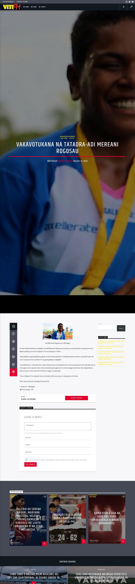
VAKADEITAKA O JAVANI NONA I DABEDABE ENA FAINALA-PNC (68, 541)
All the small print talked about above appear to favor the (111, 376)
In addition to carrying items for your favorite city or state (111, 365)
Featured (64, 149)
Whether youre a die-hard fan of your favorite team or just (110, 371)
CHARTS (43, 7)
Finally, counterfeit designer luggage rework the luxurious (110, 387)
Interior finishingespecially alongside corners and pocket (110, 381)
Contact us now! (22, 2)
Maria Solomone (65, 172)
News (35, 7)
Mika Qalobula (15, 566)
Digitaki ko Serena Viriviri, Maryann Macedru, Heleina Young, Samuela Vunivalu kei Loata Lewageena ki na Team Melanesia (28, 542)
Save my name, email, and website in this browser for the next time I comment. (58, 483)
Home (27, 7)
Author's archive (76, 421)
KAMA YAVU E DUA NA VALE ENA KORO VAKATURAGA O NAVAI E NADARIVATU (106, 541)
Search (100, 347)
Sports (71, 149)
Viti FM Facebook (8, 2)
